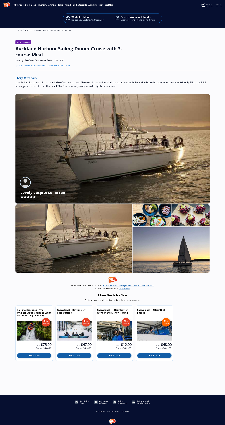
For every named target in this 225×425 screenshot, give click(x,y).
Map (111, 5)
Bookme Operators (219, 5)
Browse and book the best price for (112, 285)
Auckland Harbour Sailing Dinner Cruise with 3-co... (53, 30)
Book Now (34, 355)
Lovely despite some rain (43, 192)
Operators (125, 411)
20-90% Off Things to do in (112, 289)
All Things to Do (21, 5)
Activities (28, 30)
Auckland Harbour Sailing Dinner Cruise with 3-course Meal (44, 65)
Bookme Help (100, 411)
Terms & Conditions (113, 411)
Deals (33, 5)
